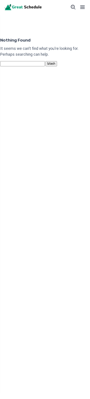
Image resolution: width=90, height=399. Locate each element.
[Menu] (83, 7)
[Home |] (23, 7)
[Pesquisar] (73, 7)
